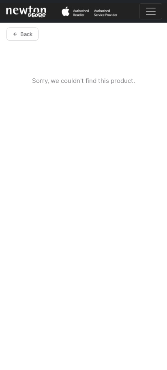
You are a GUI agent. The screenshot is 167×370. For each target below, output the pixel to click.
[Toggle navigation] (150, 11)
